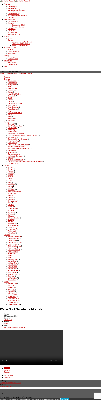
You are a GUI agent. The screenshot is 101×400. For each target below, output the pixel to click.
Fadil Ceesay (12, 248)
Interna (10, 158)
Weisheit (11, 120)
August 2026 (12, 284)
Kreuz (10, 98)
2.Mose (10, 222)
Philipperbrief (12, 231)
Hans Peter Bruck (14, 250)
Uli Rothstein (12, 278)
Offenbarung (12, 208)
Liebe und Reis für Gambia (21, 44)
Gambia (10, 40)
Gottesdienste (13, 21)
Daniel (10, 178)
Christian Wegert (13, 239)
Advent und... (12, 137)
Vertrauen (11, 118)
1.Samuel (11, 216)
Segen (10, 111)
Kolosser (11, 199)
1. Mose (10, 167)
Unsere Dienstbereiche (16, 12)
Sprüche (11, 173)
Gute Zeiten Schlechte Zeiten (18, 145)
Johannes (11, 190)
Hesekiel (11, 177)
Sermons (9, 74)
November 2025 (13, 300)
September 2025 (14, 304)
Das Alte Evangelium (15, 126)
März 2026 (11, 293)
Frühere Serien (13, 59)
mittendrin (11, 152)
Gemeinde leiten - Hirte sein (17, 139)
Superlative (12, 150)
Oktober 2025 (13, 302)
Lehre (10, 100)
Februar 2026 (12, 295)
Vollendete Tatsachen (15, 156)
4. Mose (10, 169)
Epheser (11, 197)
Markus (10, 186)
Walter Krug (12, 280)
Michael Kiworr (13, 263)
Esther (10, 227)
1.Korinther (11, 212)
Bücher (6, 165)
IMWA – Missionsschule (20, 46)
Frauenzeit (11, 31)
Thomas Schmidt (14, 274)
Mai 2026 (11, 289)
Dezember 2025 (13, 299)
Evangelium (12, 85)
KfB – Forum (12, 32)
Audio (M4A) (8, 377)
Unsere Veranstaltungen (16, 10)
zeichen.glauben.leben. (15, 160)
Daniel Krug (12, 240)
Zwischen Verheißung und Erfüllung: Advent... (23, 135)
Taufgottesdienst (14, 154)
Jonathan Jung (13, 259)
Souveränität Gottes (15, 113)
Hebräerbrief (12, 229)
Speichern (7, 372)
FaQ (5, 66)
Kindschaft (11, 96)
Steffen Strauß (13, 270)
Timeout (11, 124)
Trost (10, 116)
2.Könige (11, 220)
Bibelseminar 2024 (18, 25)
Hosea (10, 180)
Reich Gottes (12, 109)
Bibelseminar (12, 83)
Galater (10, 195)
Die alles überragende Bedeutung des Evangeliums (25, 162)
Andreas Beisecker (14, 237)
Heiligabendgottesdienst (16, 133)
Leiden (10, 101)
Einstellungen (64, 399)
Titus (10, 203)
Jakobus (11, 207)
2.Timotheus (12, 224)
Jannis (10, 255)
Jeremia (10, 175)
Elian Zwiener (12, 244)
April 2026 (11, 291)
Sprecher (7, 235)
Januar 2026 (12, 297)
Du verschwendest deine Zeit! (10, 383)
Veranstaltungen (9, 19)
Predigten (11, 57)
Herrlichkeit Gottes (14, 94)
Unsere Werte (12, 8)
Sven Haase (12, 272)
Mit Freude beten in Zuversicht (18, 148)
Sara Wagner (12, 269)
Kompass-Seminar (18, 27)
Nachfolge (11, 105)
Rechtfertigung (13, 107)
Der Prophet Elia (13, 163)
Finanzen (11, 49)
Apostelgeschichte (14, 192)
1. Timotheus (12, 201)
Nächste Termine (14, 34)
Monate (6, 282)
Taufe (10, 115)
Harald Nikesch (13, 252)
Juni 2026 (11, 287)
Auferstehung (12, 81)
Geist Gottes (12, 88)
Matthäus (11, 184)
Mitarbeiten (12, 53)
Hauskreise (11, 29)
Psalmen (11, 171)
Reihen (6, 122)
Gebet (15, 74)
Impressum (8, 61)
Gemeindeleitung (14, 14)
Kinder (10, 38)
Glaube (10, 92)
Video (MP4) (8, 375)
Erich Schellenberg (14, 246)
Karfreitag (11, 130)
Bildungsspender (13, 51)
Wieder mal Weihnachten (16, 147)
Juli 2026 (11, 285)
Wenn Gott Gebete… (26, 74)
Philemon (11, 205)
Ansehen (7, 368)
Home (2, 74)
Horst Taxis (12, 254)
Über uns (7, 4)
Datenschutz (12, 64)
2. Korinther (12, 193)
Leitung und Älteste (15, 103)
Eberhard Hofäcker (14, 242)
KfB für (6, 36)
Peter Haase (12, 265)
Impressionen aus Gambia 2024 (22, 42)
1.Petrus (11, 214)
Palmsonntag (12, 143)
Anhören (7, 370)
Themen (7, 79)
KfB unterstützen (10, 48)
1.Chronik (11, 210)
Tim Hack (11, 276)
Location (11, 17)
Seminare (11, 23)
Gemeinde (11, 90)
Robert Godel (12, 267)
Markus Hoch (12, 261)
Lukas (10, 188)
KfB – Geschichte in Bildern (17, 16)
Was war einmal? (6, 386)
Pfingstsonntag (13, 141)
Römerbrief (12, 233)
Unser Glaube (12, 6)
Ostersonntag (12, 128)
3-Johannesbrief (13, 225)
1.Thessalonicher (14, 218)
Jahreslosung (12, 132)
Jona (9, 182)
